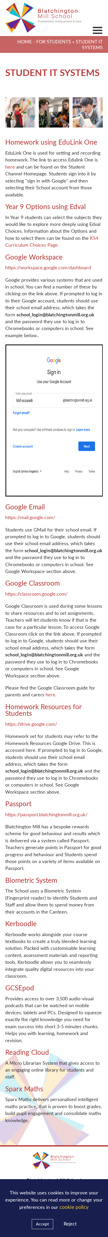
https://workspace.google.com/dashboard (48, 268)
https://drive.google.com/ (31, 724)
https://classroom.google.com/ (36, 594)
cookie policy (74, 1207)
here (10, 167)
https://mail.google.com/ (30, 517)
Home (24, 42)
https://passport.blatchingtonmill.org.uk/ (46, 815)
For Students (53, 42)
